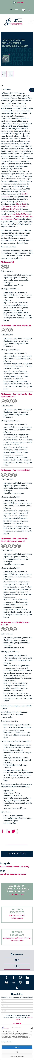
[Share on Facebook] (3, 831)
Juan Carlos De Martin (20, 214)
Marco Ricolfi (21, 204)
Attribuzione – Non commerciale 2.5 (15, 470)
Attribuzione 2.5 (7, 262)
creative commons (18, 874)
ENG (16, 10)
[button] (31, 1028)
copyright (4, 874)
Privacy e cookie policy (7, 1041)
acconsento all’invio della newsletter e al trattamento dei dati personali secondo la (17, 1017)
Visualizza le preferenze (17, 1056)
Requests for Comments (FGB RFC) (14, 867)
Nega (17, 1051)
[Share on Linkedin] (8, 831)
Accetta (17, 1047)
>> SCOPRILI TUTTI (17, 895)
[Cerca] (29, 10)
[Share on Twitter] (13, 831)
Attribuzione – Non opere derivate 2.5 (16, 325)
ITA (11, 10)
